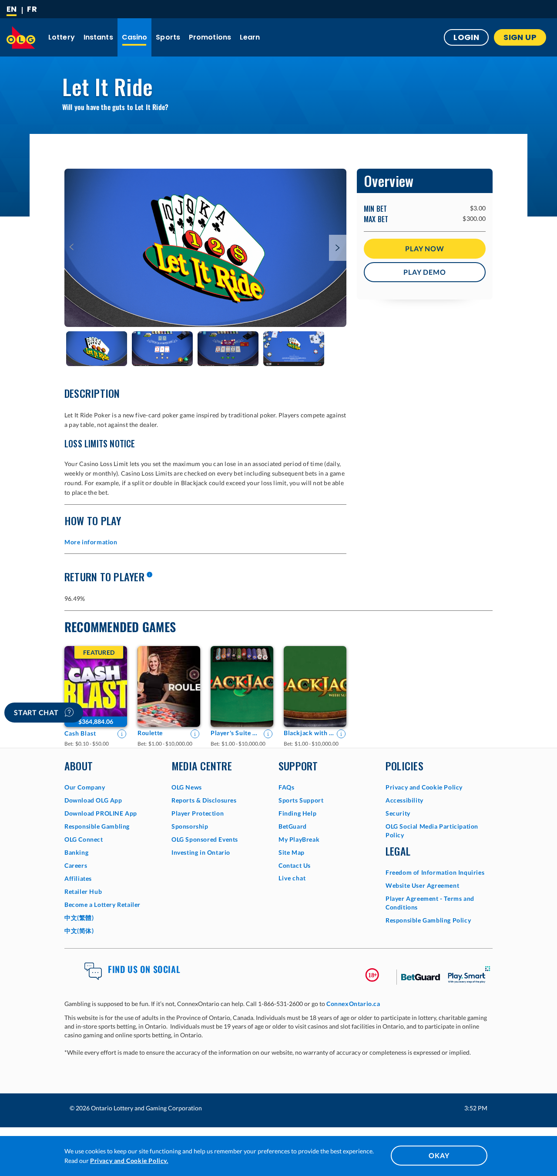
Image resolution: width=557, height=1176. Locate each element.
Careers (75, 865)
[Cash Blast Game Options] (95, 686)
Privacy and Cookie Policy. (129, 1160)
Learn (250, 37)
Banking (76, 852)
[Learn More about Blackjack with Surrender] (341, 734)
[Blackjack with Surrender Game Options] (315, 686)
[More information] (149, 575)
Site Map (291, 852)
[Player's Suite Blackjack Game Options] (242, 686)
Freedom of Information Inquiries (435, 872)
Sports (168, 37)
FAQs (286, 787)
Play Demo (424, 272)
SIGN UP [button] (520, 37)
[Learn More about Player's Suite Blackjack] (268, 734)
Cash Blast (80, 733)
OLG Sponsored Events (204, 839)
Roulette (150, 732)
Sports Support (300, 800)
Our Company (84, 787)
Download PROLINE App (100, 813)
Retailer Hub (83, 891)
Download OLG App (93, 800)
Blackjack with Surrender (309, 732)
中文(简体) (79, 930)
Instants (98, 37)
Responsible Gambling (97, 826)
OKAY (439, 1155)
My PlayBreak (298, 839)
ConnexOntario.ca (353, 1003)
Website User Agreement (422, 885)
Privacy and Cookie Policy (424, 787)
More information (90, 542)
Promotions (210, 37)
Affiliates (78, 878)
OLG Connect (83, 839)
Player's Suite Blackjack (236, 732)
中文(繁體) (79, 917)
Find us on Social (144, 969)
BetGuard (292, 826)
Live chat (292, 878)
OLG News (186, 787)
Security (398, 813)
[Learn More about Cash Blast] (122, 734)
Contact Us (294, 865)
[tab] (96, 349)
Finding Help (297, 813)
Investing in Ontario (200, 852)
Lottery (61, 37)
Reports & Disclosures (204, 800)
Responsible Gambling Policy (428, 920)
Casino (135, 37)
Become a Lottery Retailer (102, 904)
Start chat (37, 712)
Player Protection (197, 813)
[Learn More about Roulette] (195, 734)
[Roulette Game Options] (169, 686)
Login (466, 37)
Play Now (424, 248)
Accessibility (404, 800)
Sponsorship (189, 826)
